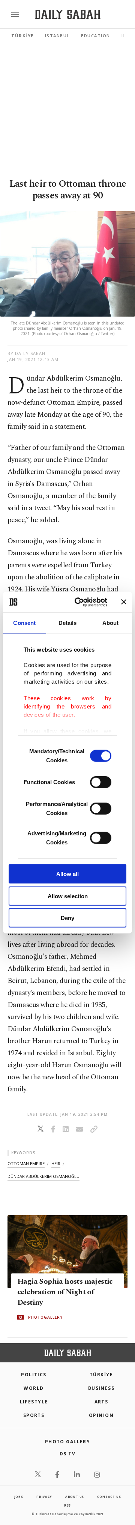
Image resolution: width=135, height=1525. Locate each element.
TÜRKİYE (22, 36)
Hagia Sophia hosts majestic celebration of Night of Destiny (65, 1292)
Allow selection (68, 896)
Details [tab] (67, 623)
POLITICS (33, 1374)
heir (55, 1163)
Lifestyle (34, 1402)
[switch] (100, 782)
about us (74, 1497)
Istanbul (57, 36)
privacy (44, 1497)
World (34, 1388)
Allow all (67, 874)
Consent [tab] (24, 623)
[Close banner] (123, 602)
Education (95, 36)
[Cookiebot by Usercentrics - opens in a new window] (79, 602)
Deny (67, 918)
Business (101, 1388)
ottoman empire (26, 1163)
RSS (67, 1505)
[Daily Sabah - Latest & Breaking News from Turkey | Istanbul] (67, 14)
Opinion (101, 1415)
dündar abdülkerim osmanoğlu (44, 1176)
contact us (109, 1497)
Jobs (18, 1497)
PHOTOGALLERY (45, 1317)
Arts (101, 1402)
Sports (34, 1415)
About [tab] (110, 623)
